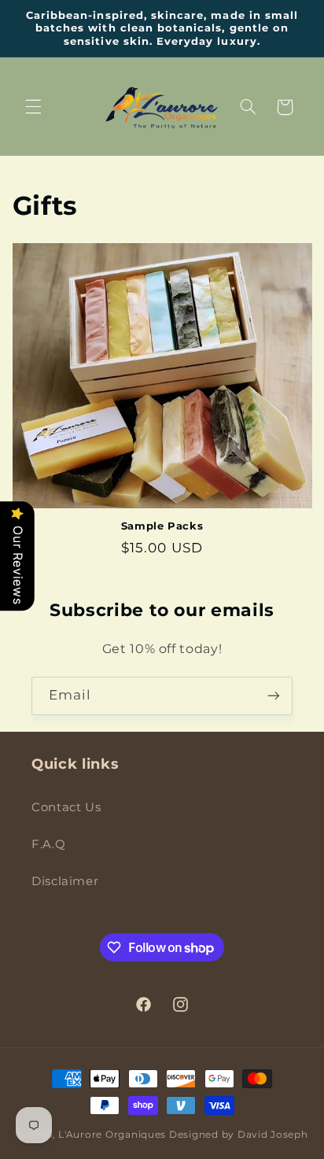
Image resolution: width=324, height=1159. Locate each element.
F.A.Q (48, 844)
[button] (33, 107)
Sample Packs (162, 525)
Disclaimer (64, 881)
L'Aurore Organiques (112, 1134)
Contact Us (66, 807)
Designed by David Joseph (238, 1134)
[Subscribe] (274, 696)
